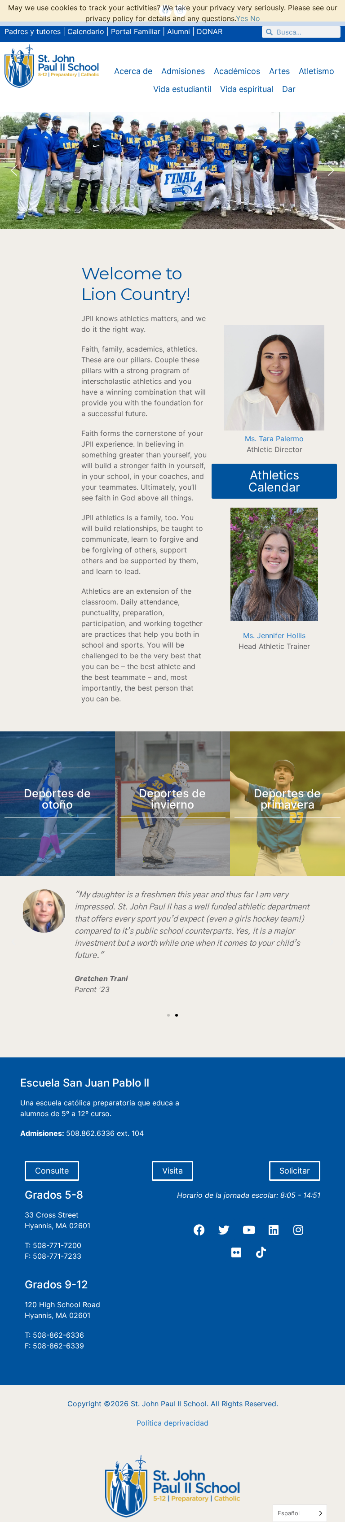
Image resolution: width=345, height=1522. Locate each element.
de (168, 1422)
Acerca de (133, 71)
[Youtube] (249, 1229)
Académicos (237, 71)
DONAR (209, 31)
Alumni (178, 31)
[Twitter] (224, 1229)
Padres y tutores (32, 31)
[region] (172, 170)
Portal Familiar (135, 31)
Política (149, 1422)
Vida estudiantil (182, 89)
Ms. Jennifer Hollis (274, 635)
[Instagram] (298, 1229)
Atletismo (316, 71)
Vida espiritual (246, 89)
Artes (279, 71)
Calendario (85, 31)
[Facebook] (199, 1229)
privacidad (190, 1422)
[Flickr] (236, 1252)
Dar (289, 89)
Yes (242, 18)
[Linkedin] (273, 1229)
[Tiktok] (261, 1252)
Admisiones (183, 71)
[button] (14, 170)
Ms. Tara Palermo (274, 438)
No (255, 18)
